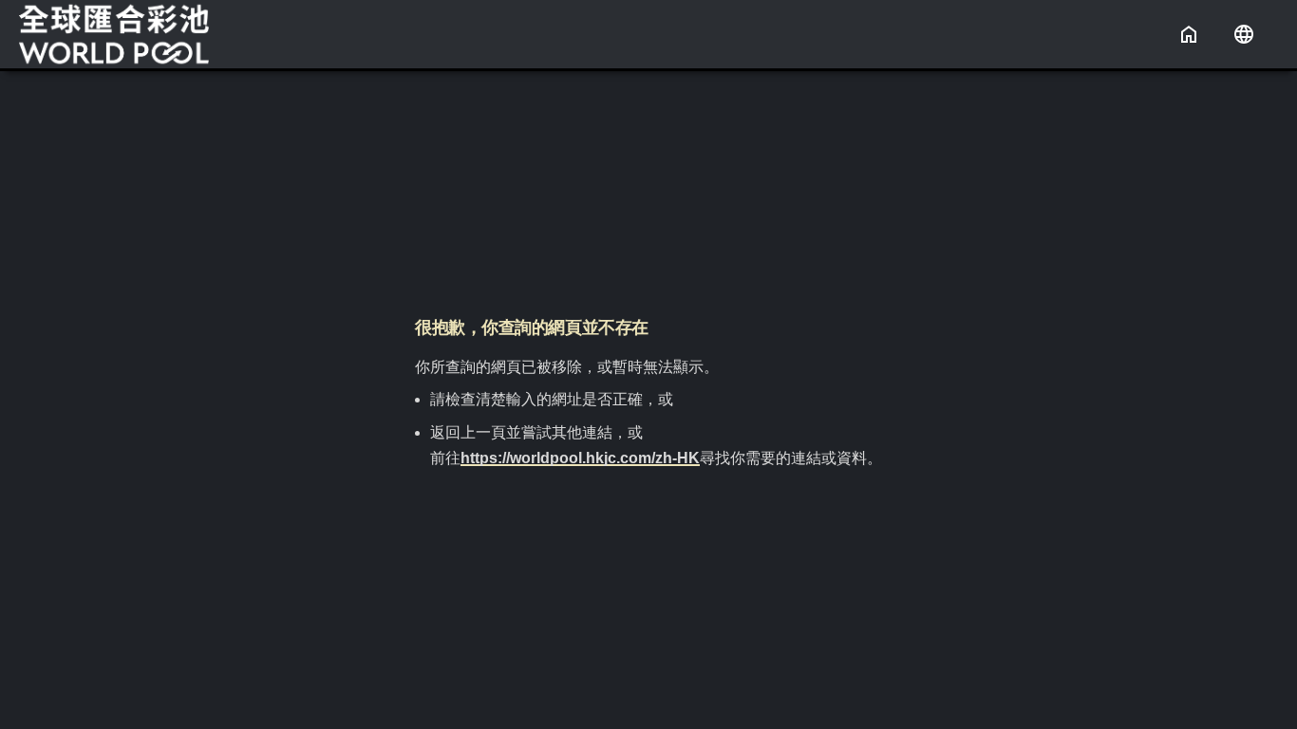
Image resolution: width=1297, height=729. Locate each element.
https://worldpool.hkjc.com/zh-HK (580, 458)
